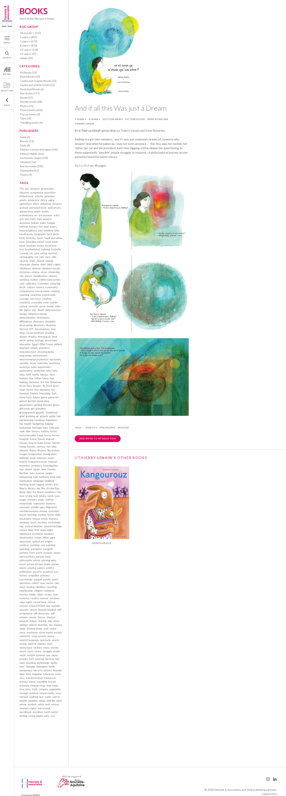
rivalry (48, 594)
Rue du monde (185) (31, 166)
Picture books (135, 119)
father (37, 378)
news (43, 530)
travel (32, 681)
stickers (37, 647)
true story (25, 689)
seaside (55, 605)
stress (38, 651)
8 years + (94, 119)
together (37, 674)
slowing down (34, 628)
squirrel (32, 643)
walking (34, 696)
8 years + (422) (28, 45)
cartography (26, 256)
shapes (33, 621)
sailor (29, 602)
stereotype (25, 647)
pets (47, 556)
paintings (24, 549)
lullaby (42, 495)
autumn (47, 219)
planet (55, 564)
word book (44, 708)
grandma (41, 408)
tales (22, 662)
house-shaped (46, 438)
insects (23, 461)
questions (25, 583)
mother (42, 514)
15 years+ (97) (28, 53)
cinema (35, 272)
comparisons (26, 291)
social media (46, 632)
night (50, 530)
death (40, 310)
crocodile (36, 302)
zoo (53, 715)
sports (55, 640)
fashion (23, 378)
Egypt (35, 344)
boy (21, 249)
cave (47, 256)
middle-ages (38, 507)
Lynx (57, 495)
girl (32, 408)
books (40, 245)
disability (50, 321)
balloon (23, 226)
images (23, 454)
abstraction (47, 188)
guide (52, 416)
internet (52, 461)
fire (42, 382)
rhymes (23, 594)
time (28, 674)
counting (24, 294)
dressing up (44, 336)
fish (47, 382)
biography (40, 234)
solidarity (24, 636)
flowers (37, 385)
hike (28, 431)
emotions (44, 347)
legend (40, 484)
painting (50, 545)
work (47, 712)
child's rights (54, 264)
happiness (51, 420)
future (36, 397)
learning (23, 484)
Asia (39, 219)
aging (51, 200)
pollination (25, 571)
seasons (24, 609)
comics (40, 287)
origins (49, 541)
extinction (39, 370)
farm (52, 374)
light (29, 492)
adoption (49, 196)
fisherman (55, 382)
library (31, 488)
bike (56, 230)
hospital (24, 438)
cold (21, 283)
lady (58, 476)
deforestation (53, 310)
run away (54, 598)
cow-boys (35, 298)
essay (33, 363)
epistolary (55, 359)
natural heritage (53, 526)
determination (27, 317)
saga (22, 602)
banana (33, 226)
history (36, 431)
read (22, 586)
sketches (43, 624)
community (51, 287)
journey (40, 473)
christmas (24, 272)
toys (22, 678)
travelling (42, 681)
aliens (36, 203)
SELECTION (7, 90)
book (22, 245)
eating (30, 340)
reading (30, 586)
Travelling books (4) (31, 122)
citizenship (54, 272)
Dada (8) (25, 145)
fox (53, 389)
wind (59, 700)
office (45, 537)
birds (56, 234)
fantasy (44, 374)
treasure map (37, 685)
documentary (42, 329)
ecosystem (51, 340)
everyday (42, 363)
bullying (45, 249)
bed (40, 230)
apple (37, 211)
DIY (31, 329)
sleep (22, 628)
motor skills (54, 514)
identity (23, 450)
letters (49, 484)
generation (43, 401)
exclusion (24, 367)
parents (23, 552)
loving (28, 495)
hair (59, 416)
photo (36, 560)
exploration (26, 370)
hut (48, 446)
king (52, 476)
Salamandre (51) (29, 170)
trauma (23, 681)
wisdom (32, 704)
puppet (38, 579)
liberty (23, 488)
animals (23, 207)
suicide (31, 655)
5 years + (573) (28, 41)
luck (35, 495)
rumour (44, 598)
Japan (36, 469)
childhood (25, 268)
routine (35, 598)
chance (40, 260)
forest (29, 389)
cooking (55, 291)
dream (23, 336)
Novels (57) (26, 97)
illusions (41, 450)
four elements (42, 389)
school (51, 602)
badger (51, 222)
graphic (40, 412)
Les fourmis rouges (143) (34, 157)
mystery (42, 522)
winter (23, 704)
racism (49, 583)
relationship (26, 590)
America (57, 203)
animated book (37, 207)
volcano (23, 696)
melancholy (25, 503)
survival (49, 658)
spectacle (45, 640)
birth (22, 238)
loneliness (50, 492)
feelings (23, 382)
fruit (54, 393)
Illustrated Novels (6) (32, 89)
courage (24, 298)
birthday (31, 238)
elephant (24, 347)
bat (41, 226)
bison (40, 238)
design (23, 313)
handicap (39, 420)
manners (32, 499)
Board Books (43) (30, 76)
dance (27, 310)
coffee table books (50, 279)
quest (55, 579)
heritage (37, 427)
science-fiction (37, 605)
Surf (31, 658)
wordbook (25, 712)
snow (22, 632)
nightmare (25, 533)
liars (56, 484)
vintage (23, 693)
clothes (34, 279)
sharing (42, 621)
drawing (49, 332)
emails (34, 347)
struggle (47, 651)
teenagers (41, 666)
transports (50, 678)
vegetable (55, 689)
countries (35, 294)
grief (22, 416)
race (42, 583)
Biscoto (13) (27, 141)
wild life (50, 700)
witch (41, 704)
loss (59, 492)
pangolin (48, 549)
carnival (52, 253)
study (22, 655)
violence (33, 693)
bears (53, 226)
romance (24, 598)
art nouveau (45, 215)
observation (26, 537)
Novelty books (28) (31, 101)
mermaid (24, 507)
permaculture (27, 556)
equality (24, 363)
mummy (53, 518)
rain (56, 583)
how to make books (40, 442)
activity (39, 196)
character (24, 264)
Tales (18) (25, 118)
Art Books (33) (28, 72)
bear (46, 226)
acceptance (36, 192)
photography (48, 560)
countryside (48, 294)
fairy (48, 370)
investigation (50, 465)
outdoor (24, 545)
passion (48, 552)
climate (53, 276)
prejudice (34, 575)
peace (57, 552)
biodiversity (26, 234)
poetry (41, 567)
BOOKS (7, 74)
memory (50, 503)
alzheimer (45, 203)
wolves (55, 704)
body (55, 241)
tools (58, 674)
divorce (23, 329)
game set (53, 397)
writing (23, 715)
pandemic (36, 549)
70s (21, 188)
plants (22, 567)
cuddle (53, 302)
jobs (32, 473)
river (55, 594)
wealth (23, 700)
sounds (42, 636)
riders (40, 594)
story (30, 651)
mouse (36, 518)
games (23, 401)
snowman (32, 632)
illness (32, 450)
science (23, 605)
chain (32, 260)
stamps (41, 643)
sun (48, 655)
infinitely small (27, 458)
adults (22, 200)
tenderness (25, 670)
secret (33, 609)
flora (29, 385)
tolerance (48, 674)
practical (48, 571)
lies (38, 488)
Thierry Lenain (84, 123)
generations (26, 404)
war (41, 696)
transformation (34, 678)
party (39, 552)
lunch (51, 495)
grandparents (27, 412)
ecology (39, 340)
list (34, 492)
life (43, 488)
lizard (40, 492)
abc (27, 188)
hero (45, 427)
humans (31, 446)
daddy (50, 306)
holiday (45, 431)
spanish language (29, 640)
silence (33, 624)
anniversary (54, 207)
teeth (52, 666)
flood (22, 385)
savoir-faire (39, 602)
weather (33, 700)
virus (58, 693)
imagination (35, 454)
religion (38, 590)
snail (45, 628)
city (21, 276)
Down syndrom (35, 332)
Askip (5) (25, 137)
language (38, 480)
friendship (45, 393)
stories (55, 647)
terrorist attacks (42, 670)
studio (56, 651)
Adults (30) (26, 58)
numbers (49, 533)
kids (35, 476)
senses (33, 617)
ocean (37, 537)
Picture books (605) (31, 110)
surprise (39, 658)
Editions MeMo (113, 119)
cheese (35, 264)
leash (32, 484)
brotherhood (32, 249)
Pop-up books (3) (30, 114)
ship (49, 621)
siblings (23, 624)
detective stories (37, 313)
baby (43, 222)
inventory (36, 465)
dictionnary (43, 317)
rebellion (41, 586)
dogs (22, 332)
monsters (53, 511)
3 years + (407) (28, 37)
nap (21, 526)
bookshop (51, 245)
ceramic (23, 260)
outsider (35, 545)
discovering (25, 325)
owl (43, 545)
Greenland (51, 412)
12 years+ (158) (29, 49)
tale (57, 658)
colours (31, 287)
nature (23, 530)
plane (47, 564)
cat (36, 256)
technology (43, 662)
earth (22, 340)
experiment (44, 367)
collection (30, 283)
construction (42, 291)
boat (48, 241)
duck (54, 336)
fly (44, 385)
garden (32, 401)
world (54, 712)
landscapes (25, 480)
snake (53, 628)
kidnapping (25, 476)
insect (51, 458)
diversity (51, 325)
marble (50, 499)
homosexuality (27, 435)
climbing (24, 279)
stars (50, 643)
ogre (52, 537)
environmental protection (33, 359)
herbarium (25, 427)
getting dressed (43, 404)
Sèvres (41, 617)
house (33, 438)
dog (53, 329)
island (28, 469)
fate (31, 378)
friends (34, 393)
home (53, 431)
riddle (32, 594)
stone (46, 647)
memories (39, 503)
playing (32, 567)
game (44, 397)
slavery (58, 624)
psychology (25, 579)
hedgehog (38, 423)
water (48, 696)
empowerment (27, 351)
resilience (49, 590)
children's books (51, 268)
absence (34, 188)
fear (52, 378)
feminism (34, 382)
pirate (30, 564)
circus (44, 272)
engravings (25, 355)
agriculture (25, 203)
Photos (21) (26, 106)
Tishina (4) (26, 174)
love (21, 495)
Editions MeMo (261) (32, 153)
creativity (24, 302)
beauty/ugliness (28, 230)
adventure (33, 200)
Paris (32, 552)
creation (47, 298)
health (27, 423)
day (34, 310)
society (58, 632)
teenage (30, 666)
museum (24, 522)
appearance (26, 211)
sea (48, 605)
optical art (38, 541)
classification (40, 276)
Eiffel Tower (46, 344)
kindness (44, 476)
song (34, 636)
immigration (50, 454)
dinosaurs (38, 321)
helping (49, 423)
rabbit (35, 583)
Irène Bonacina (157, 119)
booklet (31, 245)
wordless (38, 712)
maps (41, 499)
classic (28, 276)
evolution (54, 363)
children (36, 268)
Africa (43, 200)
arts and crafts (27, 219)
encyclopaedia (45, 351)
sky (51, 624)
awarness (24, 222)
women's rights (28, 708)
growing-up (32, 416)
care (36, 253)
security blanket (47, 609)
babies (35, 222)
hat (21, 423)
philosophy (25, 560)
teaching (31, 662)
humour (41, 446)
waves (56, 696)
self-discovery (41, 613)
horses (56, 435)
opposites (25, 541)
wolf (47, 704)
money (43, 511)
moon (22, 514)
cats (41, 256)
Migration (51, 507)
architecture (26, 215)
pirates (39, 564)
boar (22, 241)
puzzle (46, 579)
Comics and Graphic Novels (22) (38, 80)
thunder (57, 670)
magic (22, 499)
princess (45, 575)
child (43, 264)
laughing (49, 480)
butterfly (56, 249)
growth (44, 416)
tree (48, 685)
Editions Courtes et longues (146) (39, 149)
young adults (35, 715)
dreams (32, 336)
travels (52, 681)
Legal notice (269, 793)
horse (47, 435)
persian (40, 556)
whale (42, 700)
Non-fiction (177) (29, 93)
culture (23, 306)
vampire (43, 689)
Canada (23, 253)
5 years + (80, 119)
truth (35, 689)
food (49, 385)
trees (55, 685)
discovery (39, 325)
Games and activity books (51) (37, 85)
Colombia (43, 283)
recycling (52, 586)
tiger (22, 674)
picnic (22, 564)
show (56, 621)
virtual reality (46, 693)
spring (22, 643)
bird (49, 234)
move (44, 518)
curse (42, 306)
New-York (33, 530)
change (49, 260)
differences (25, 321)
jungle (49, 473)
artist (57, 215)
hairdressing (26, 420)
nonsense (37, 533)
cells (54, 256)
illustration (53, 450)
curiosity (33, 306)
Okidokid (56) (28, 162)
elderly (58, 344)
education (25, 344)
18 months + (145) (30, 33)
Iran (21, 469)
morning (32, 514)
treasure (24, 685)
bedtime (48, 230)
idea (54, 446)
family (35, 374)
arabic (45, 211)
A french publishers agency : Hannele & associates (7, 16)
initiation (41, 458)
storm (22, 651)
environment (40, 355)
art (36, 215)
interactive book (37, 461)
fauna (45, 378)
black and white (53, 238)
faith (28, 374)
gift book (24, 408)
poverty (37, 571)
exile (33, 367)
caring (43, 253)
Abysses (24, 192)
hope (40, 435)
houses (23, 442)
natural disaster (34, 526)
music (33, 522)
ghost (56, 404)
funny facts (25, 397)
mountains (25, 518)
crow (46, 302)
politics (50, 567)
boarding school (35, 241)
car (31, 253)
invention (24, 465)
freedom (24, 393)
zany (46, 715)
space (50, 636)
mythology (54, 522)
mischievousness (28, 511)
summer (40, 655)
